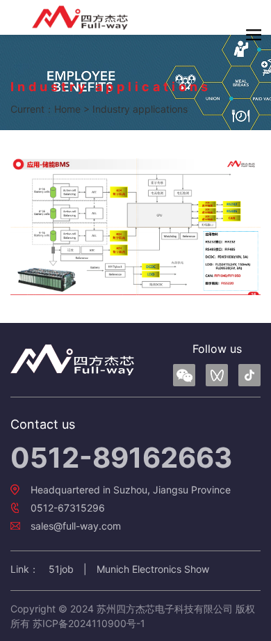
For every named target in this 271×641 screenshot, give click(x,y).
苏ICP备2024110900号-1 (89, 623)
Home (67, 109)
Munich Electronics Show (153, 569)
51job (61, 569)
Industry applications (140, 109)
